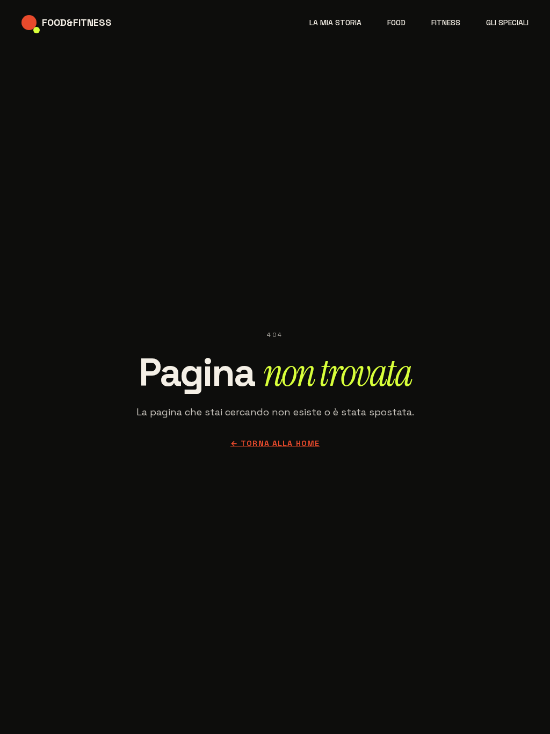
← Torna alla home (275, 443)
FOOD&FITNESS (77, 22)
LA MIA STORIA (335, 22)
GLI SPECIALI (507, 22)
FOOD (396, 22)
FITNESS (445, 22)
